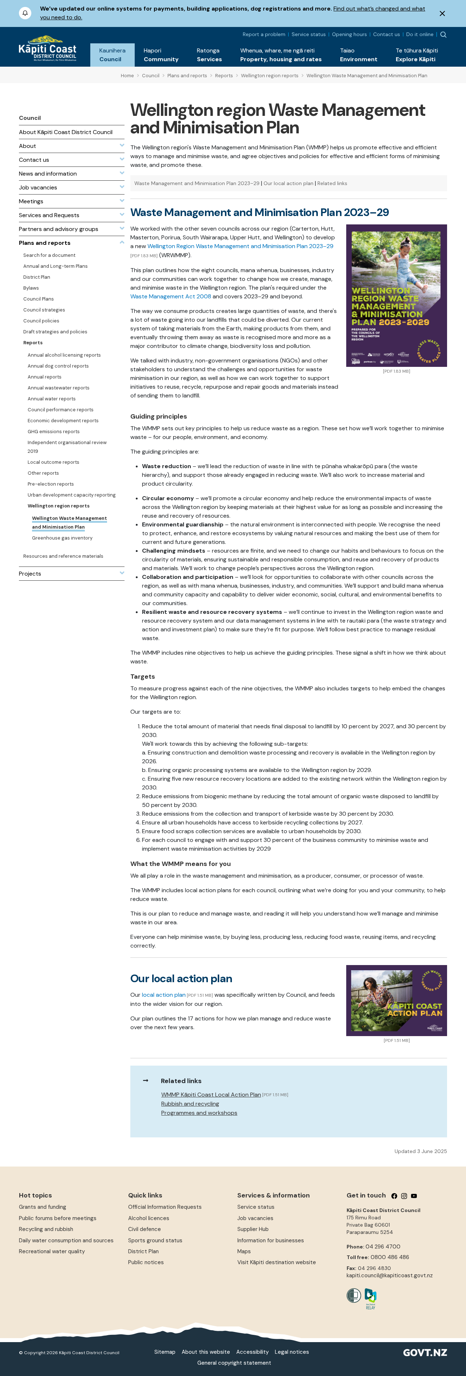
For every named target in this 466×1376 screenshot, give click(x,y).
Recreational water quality (52, 1251)
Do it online (420, 34)
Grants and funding (42, 1207)
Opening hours (349, 34)
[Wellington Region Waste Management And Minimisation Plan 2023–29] (396, 295)
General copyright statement (234, 1363)
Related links (332, 183)
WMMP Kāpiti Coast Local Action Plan (211, 1094)
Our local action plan (288, 183)
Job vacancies (255, 1218)
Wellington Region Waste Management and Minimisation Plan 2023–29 (240, 246)
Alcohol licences (148, 1218)
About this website (206, 1352)
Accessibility (252, 1352)
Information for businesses (270, 1240)
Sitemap (164, 1352)
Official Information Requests (165, 1207)
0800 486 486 (390, 1257)
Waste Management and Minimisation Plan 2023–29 (197, 183)
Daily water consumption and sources (66, 1240)
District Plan (143, 1251)
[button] (112, 55)
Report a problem (264, 34)
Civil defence (144, 1229)
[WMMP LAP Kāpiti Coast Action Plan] (396, 1000)
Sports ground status (155, 1240)
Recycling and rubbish (46, 1229)
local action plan (164, 995)
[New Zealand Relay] (368, 1298)
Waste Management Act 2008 (170, 296)
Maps (244, 1251)
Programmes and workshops (199, 1113)
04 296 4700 (383, 1246)
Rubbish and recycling (190, 1104)
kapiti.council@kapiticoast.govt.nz (390, 1275)
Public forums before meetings (57, 1218)
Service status (309, 34)
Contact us (386, 34)
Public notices (146, 1262)
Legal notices (292, 1352)
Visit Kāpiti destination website (276, 1262)
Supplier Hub (253, 1229)
